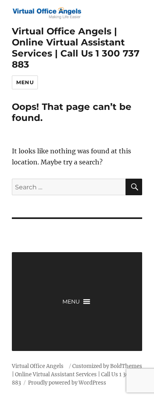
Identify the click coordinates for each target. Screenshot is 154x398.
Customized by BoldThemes (107, 366)
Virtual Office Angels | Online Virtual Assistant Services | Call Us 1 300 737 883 (75, 48)
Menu (25, 82)
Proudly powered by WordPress (67, 382)
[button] (71, 301)
